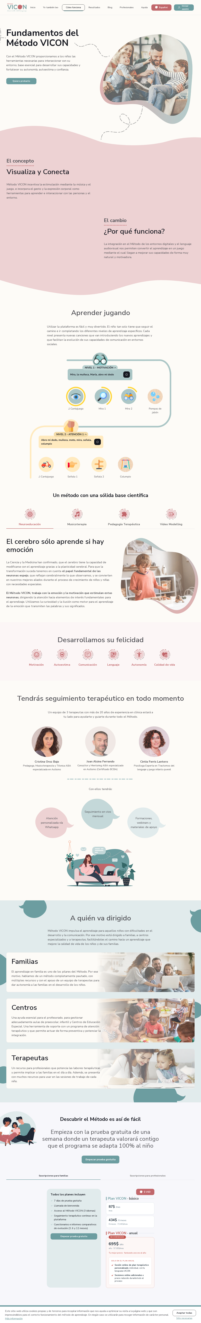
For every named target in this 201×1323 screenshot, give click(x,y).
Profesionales (127, 7)
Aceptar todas (184, 1312)
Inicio (32, 7)
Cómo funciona (73, 7)
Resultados (94, 7)
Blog (110, 7)
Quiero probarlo (21, 81)
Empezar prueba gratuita (101, 1159)
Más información (14, 1318)
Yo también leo (50, 7)
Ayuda (144, 7)
